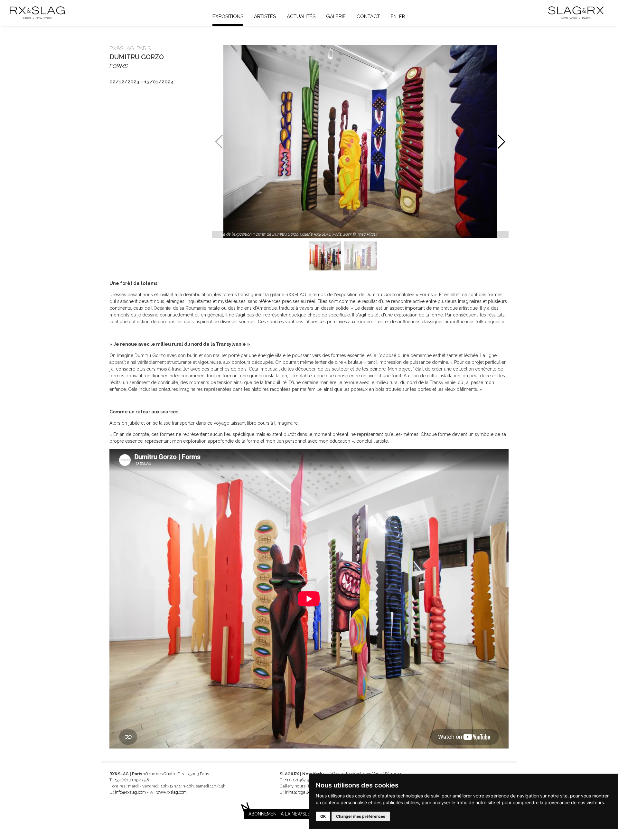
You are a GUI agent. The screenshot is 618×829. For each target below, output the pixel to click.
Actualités (301, 16)
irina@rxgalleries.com (305, 792)
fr (402, 16)
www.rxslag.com (171, 792)
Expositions (227, 16)
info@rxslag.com (130, 792)
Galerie (336, 16)
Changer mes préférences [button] (360, 816)
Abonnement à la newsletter (284, 813)
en (394, 16)
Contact (368, 16)
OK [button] (323, 816)
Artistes (265, 16)
